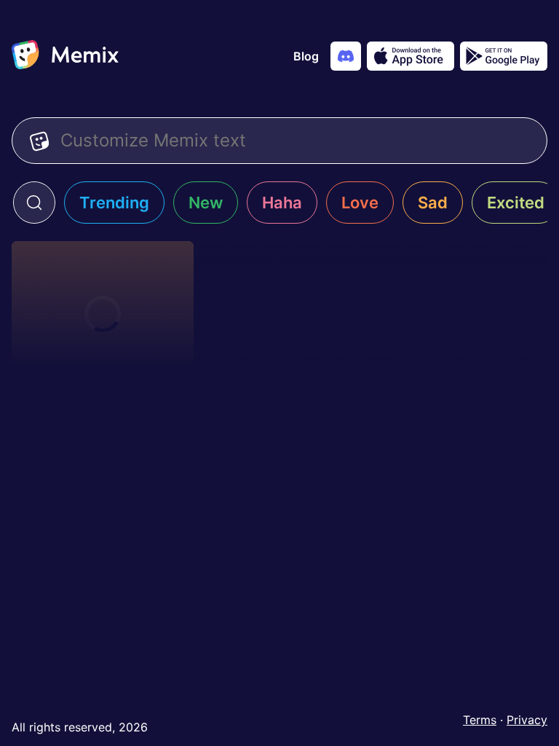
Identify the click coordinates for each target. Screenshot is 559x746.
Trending (114, 202)
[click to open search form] (34, 202)
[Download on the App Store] (410, 56)
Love (359, 202)
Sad (433, 202)
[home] (65, 56)
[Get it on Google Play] (503, 56)
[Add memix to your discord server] (345, 56)
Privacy (527, 719)
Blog (306, 56)
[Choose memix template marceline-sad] (103, 314)
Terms (479, 719)
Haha (282, 202)
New (206, 202)
